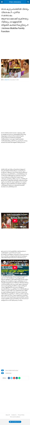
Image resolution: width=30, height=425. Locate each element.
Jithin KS (7, 79)
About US (8, 414)
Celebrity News (8, 373)
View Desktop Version (15, 421)
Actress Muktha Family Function (11, 370)
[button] (2, 2)
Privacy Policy (21, 414)
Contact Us (13, 414)
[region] (15, 94)
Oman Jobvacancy (15, 2)
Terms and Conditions (15, 416)
